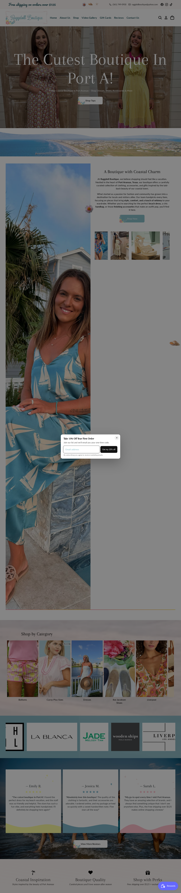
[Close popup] (117, 438)
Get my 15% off (108, 449)
